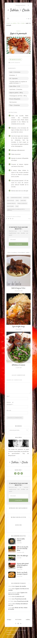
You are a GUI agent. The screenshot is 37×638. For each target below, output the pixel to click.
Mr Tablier (11, 601)
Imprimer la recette (16, 59)
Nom (8, 396)
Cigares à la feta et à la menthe (17, 593)
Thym (17, 206)
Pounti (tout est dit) (20, 599)
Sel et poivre (10, 206)
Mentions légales (10, 634)
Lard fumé (23, 200)
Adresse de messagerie (9, 403)
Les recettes (13, 23)
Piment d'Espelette (22, 203)
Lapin (17, 200)
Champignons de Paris (16, 197)
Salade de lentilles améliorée (21, 540)
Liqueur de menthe (20, 586)
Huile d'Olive (10, 200)
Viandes (23, 23)
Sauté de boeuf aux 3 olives (18, 288)
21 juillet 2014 (10, 216)
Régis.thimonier (12, 592)
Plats (18, 23)
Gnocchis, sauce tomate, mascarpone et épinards (22, 573)
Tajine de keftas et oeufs (18, 327)
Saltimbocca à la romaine (18, 365)
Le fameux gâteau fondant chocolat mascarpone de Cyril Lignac (22, 565)
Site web (8, 410)
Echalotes (26, 197)
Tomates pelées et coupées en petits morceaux (16, 210)
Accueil (8, 23)
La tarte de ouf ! (19, 596)
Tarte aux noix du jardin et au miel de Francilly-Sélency (22, 548)
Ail (8, 197)
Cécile (19, 216)
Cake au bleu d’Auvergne (22, 556)
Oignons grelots (11, 203)
